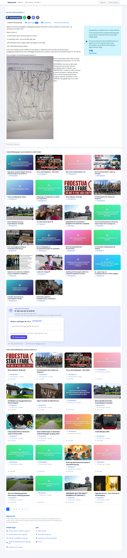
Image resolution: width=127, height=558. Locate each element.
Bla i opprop (29, 2)
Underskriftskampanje (14, 23)
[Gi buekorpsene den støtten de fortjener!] (107, 191)
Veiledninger (11, 527)
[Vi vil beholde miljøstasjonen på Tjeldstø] (107, 241)
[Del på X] (29, 17)
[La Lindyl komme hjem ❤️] (48, 215)
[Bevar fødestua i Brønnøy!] (78, 190)
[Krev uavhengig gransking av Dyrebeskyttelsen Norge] (19, 241)
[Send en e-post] (33, 17)
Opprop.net (12, 2)
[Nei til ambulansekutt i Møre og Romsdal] (107, 166)
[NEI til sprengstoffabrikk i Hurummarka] (78, 241)
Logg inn (102, 2)
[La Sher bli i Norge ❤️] (48, 265)
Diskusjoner (47, 23)
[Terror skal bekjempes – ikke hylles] (48, 165)
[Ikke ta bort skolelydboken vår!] (78, 165)
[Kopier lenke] (37, 17)
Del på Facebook (15, 17)
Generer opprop (20, 337)
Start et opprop (113, 2)
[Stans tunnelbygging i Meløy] (19, 190)
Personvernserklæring (61, 23)
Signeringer (32, 23)
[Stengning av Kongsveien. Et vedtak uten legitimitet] (48, 191)
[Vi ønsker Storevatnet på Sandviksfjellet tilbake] (19, 291)
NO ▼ (21, 2)
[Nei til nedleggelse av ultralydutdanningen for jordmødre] (48, 241)
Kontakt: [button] (37, 2)
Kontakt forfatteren (13, 144)
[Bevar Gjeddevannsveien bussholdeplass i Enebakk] (19, 216)
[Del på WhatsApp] (24, 17)
